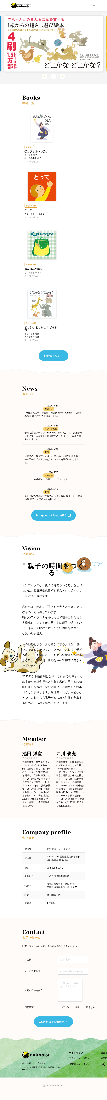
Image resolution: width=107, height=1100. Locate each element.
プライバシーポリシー (80, 1058)
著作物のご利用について (81, 1063)
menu (94, 5)
